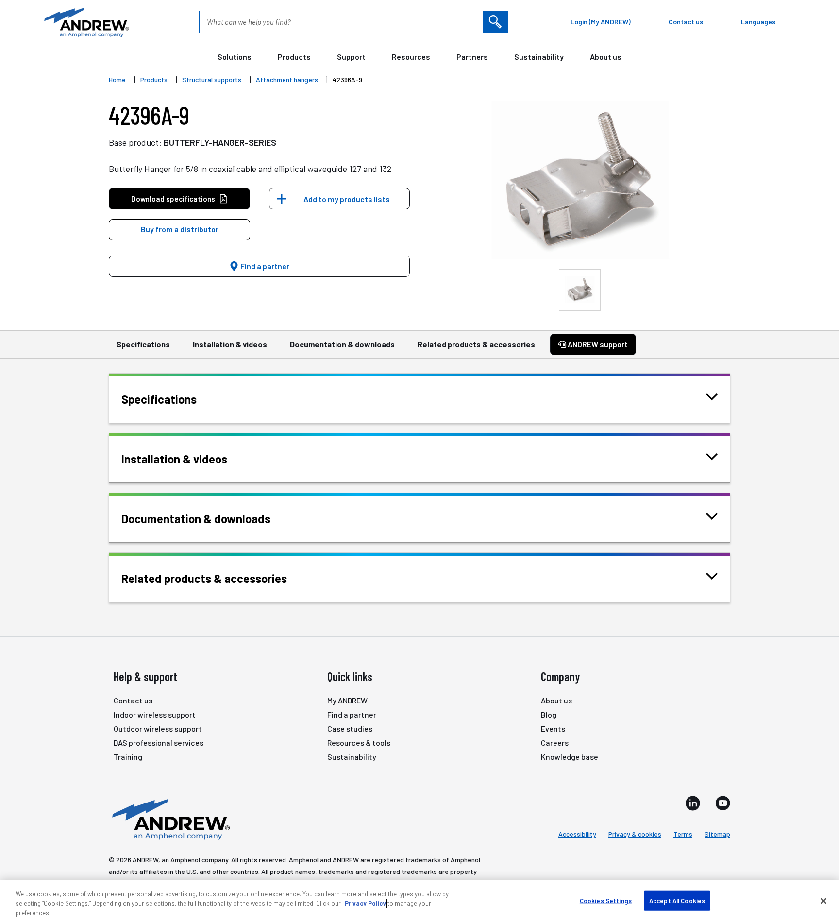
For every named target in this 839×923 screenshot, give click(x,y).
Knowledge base (569, 756)
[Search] (495, 22)
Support (351, 56)
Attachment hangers (287, 79)
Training (128, 756)
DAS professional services (158, 742)
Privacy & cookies (634, 834)
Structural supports (211, 79)
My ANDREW (347, 700)
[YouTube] (722, 803)
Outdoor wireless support (158, 728)
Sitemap (717, 834)
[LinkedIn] (693, 803)
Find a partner (264, 266)
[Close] (823, 900)
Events (553, 728)
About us (605, 56)
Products (294, 56)
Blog (548, 714)
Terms (682, 834)
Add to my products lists (346, 199)
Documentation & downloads (342, 344)
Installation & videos (230, 344)
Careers (555, 742)
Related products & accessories (476, 344)
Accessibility (577, 834)
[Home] (169, 818)
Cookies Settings (606, 900)
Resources (411, 56)
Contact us (133, 700)
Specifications (143, 344)
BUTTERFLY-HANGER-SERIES (220, 142)
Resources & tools (358, 742)
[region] (419, 901)
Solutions (235, 56)
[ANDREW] (85, 22)
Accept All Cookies (677, 900)
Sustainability (539, 56)
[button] (179, 229)
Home (117, 79)
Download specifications (173, 198)
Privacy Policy (365, 903)
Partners (472, 56)
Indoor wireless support (155, 714)
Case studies (349, 728)
